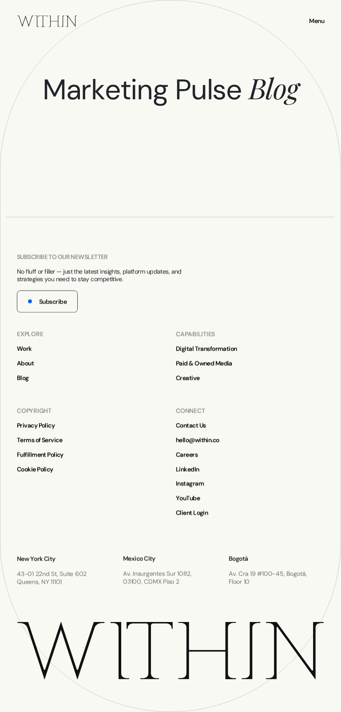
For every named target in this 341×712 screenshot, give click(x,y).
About (25, 363)
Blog (23, 378)
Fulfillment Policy (40, 454)
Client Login (192, 512)
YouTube (188, 498)
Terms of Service (39, 440)
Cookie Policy (35, 469)
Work (24, 348)
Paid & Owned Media (204, 363)
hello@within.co (197, 440)
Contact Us (191, 425)
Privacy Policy (36, 425)
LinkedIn (187, 469)
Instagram (190, 483)
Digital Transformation (206, 348)
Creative (188, 378)
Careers (187, 454)
